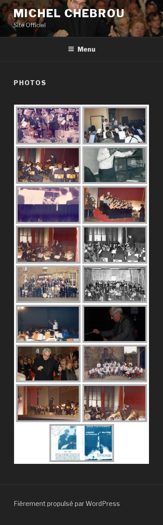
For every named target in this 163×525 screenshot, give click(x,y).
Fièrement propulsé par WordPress (67, 503)
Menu (86, 49)
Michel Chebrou (69, 13)
